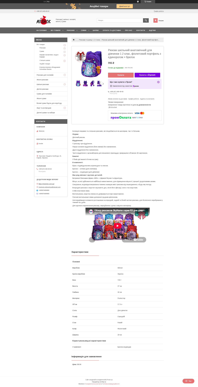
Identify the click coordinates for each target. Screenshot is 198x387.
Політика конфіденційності (110, 384)
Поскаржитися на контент (93, 384)
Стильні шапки (45, 60)
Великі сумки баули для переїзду (49, 103)
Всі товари (55, 30)
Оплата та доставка (112, 30)
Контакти (140, 30)
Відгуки (152, 30)
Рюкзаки (70, 30)
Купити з (143, 75)
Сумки (83, 30)
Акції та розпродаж (44, 108)
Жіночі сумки (41, 98)
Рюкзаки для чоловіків (45, 75)
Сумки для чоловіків (44, 94)
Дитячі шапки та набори (46, 113)
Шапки (96, 30)
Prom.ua (110, 380)
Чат (190, 381)
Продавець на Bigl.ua (99, 382)
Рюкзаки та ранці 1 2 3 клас (89, 40)
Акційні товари (45, 64)
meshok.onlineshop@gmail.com (49, 187)
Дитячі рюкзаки (42, 89)
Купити (121, 75)
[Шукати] (146, 20)
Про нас (128, 30)
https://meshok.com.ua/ (46, 184)
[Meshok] (43, 24)
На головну (41, 30)
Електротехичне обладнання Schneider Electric (50, 68)
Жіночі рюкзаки (42, 80)
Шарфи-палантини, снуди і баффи (49, 56)
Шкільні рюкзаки (43, 84)
